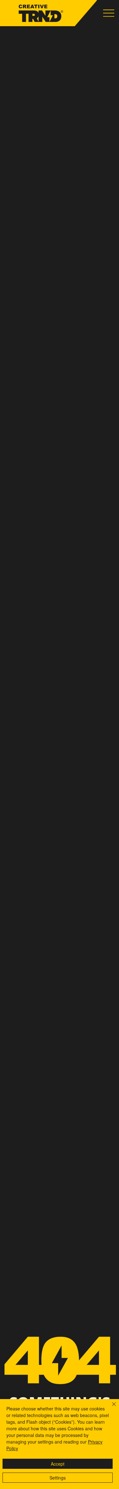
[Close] (110, 1407)
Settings (58, 1477)
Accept (57, 1464)
